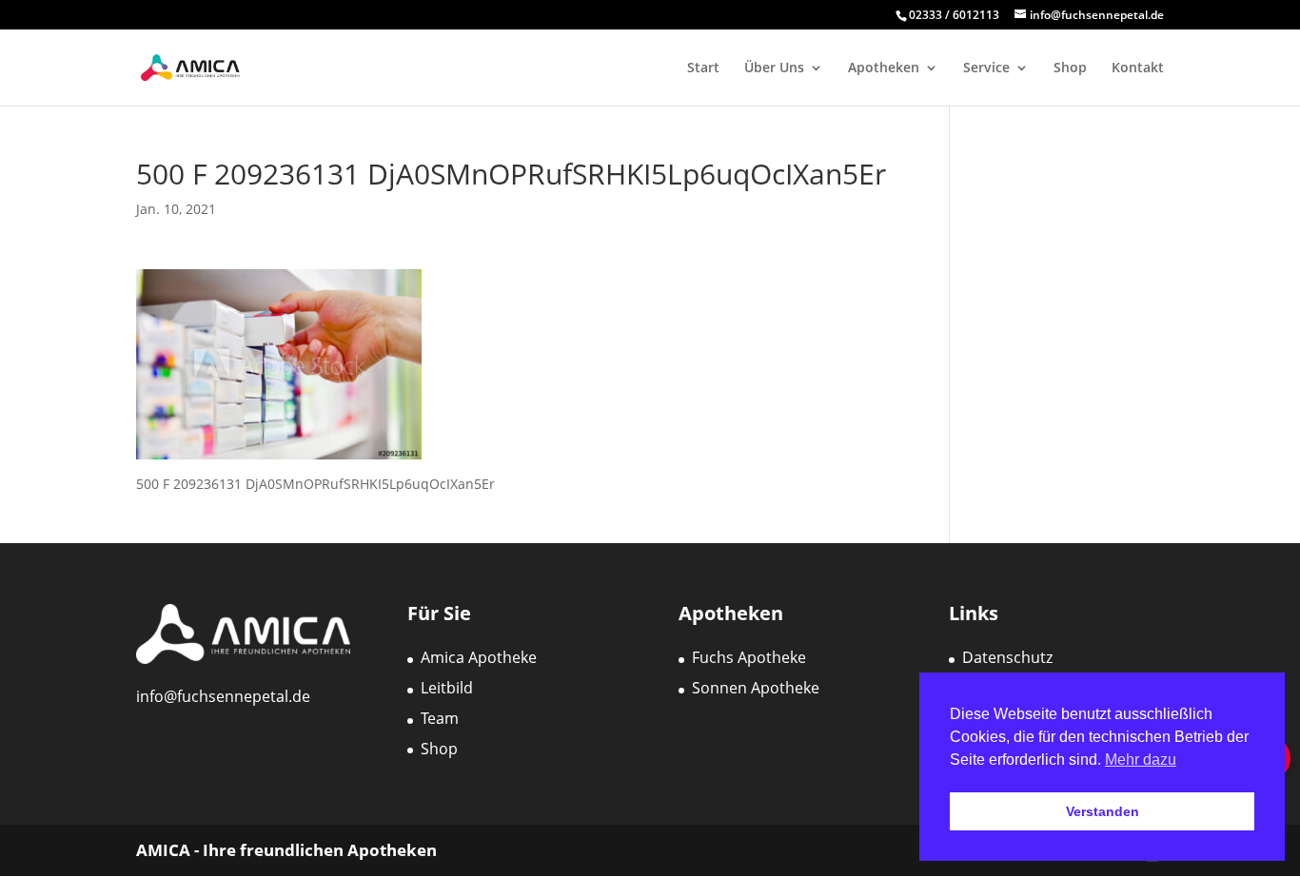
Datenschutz (1007, 657)
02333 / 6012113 (955, 15)
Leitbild (447, 687)
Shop (439, 748)
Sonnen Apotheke (755, 687)
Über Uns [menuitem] (774, 68)
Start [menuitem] (703, 68)
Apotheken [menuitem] (883, 68)
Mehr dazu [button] (1140, 759)
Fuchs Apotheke (749, 657)
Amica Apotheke (479, 657)
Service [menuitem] (986, 68)
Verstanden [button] (1102, 811)
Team (440, 718)
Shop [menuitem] (1070, 68)
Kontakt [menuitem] (1138, 68)
